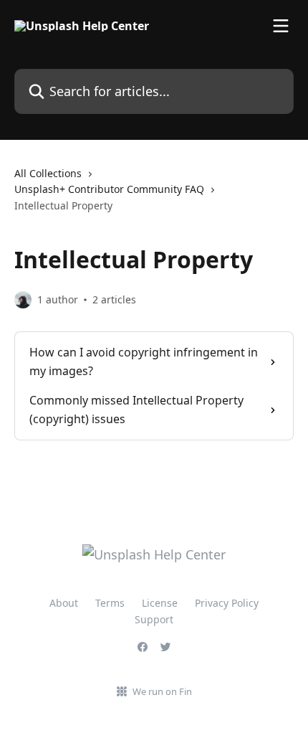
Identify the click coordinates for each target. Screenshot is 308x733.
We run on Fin (162, 691)
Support (154, 619)
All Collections (48, 173)
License (160, 603)
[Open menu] (281, 25)
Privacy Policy (227, 603)
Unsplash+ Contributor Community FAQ (109, 189)
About (63, 603)
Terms (110, 603)
